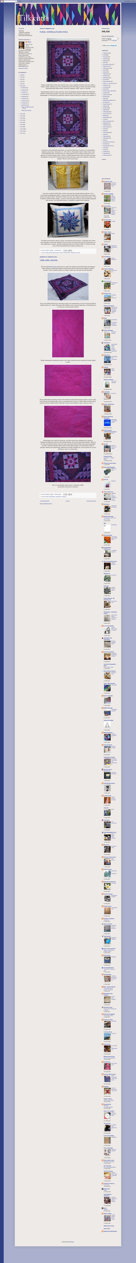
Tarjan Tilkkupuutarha (109, 683)
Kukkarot (105, 106)
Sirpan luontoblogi (108, 194)
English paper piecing (108, 91)
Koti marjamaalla (108, 1148)
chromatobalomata (109, 967)
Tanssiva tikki (107, 219)
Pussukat (61, 252)
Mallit (104, 130)
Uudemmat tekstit (44, 501)
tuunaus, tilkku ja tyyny (110, 1074)
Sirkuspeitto (114, 684)
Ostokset (105, 60)
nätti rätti (106, 808)
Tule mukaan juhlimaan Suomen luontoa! (113, 198)
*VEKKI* (106, 244)
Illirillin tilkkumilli (108, 708)
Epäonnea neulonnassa (109, 1161)
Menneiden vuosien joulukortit (113, 927)
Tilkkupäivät (106, 138)
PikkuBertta (107, 573)
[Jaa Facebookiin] (69, 250)
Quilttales (106, 1086)
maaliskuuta (24, 100)
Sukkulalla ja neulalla (109, 757)
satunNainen (107, 256)
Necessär (113, 393)
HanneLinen (107, 342)
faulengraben (107, 936)
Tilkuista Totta (107, 293)
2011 (21, 133)
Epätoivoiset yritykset (108, 100)
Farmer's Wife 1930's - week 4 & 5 (114, 1089)
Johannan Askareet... (109, 1183)
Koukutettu (107, 820)
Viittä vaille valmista (48, 260)
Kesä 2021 (113, 575)
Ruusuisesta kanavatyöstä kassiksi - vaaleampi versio (114, 310)
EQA (104, 140)
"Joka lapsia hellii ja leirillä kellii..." (114, 538)
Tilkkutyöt (64, 496)
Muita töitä (105, 108)
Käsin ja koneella (108, 695)
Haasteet (105, 92)
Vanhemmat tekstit (91, 501)
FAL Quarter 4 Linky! (108, 1015)
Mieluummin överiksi (109, 1056)
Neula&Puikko (107, 974)
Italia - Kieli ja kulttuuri (109, 987)
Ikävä (112, 433)
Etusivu (68, 501)
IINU (105, 523)
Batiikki (105, 115)
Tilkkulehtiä (106, 136)
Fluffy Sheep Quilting (109, 1014)
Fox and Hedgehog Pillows (110, 1167)
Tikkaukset (106, 74)
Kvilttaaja (106, 586)
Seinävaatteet (67, 252)
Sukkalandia (107, 1062)
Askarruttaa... (107, 1044)
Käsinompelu (106, 126)
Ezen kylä (113, 1033)
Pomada (106, 479)
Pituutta (113, 233)
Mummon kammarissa (110, 881)
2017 (21, 120)
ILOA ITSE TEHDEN (109, 1135)
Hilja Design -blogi (108, 516)
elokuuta (23, 92)
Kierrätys (105, 143)
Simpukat (113, 481)
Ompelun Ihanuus (108, 1171)
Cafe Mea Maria (108, 1032)
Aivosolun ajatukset (109, 652)
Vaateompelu (106, 155)
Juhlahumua (106, 920)
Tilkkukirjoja (106, 125)
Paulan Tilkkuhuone (109, 404)
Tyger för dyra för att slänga (113, 447)
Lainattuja (105, 87)
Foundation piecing (108, 142)
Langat (105, 147)
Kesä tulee (113, 883)
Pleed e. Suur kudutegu (113, 998)
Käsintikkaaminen (107, 145)
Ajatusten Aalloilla (108, 720)
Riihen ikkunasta (108, 732)
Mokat (104, 72)
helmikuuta (24, 103)
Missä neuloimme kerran (110, 561)
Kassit (104, 70)
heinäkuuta (24, 94)
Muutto (105, 1190)
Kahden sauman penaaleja (113, 798)
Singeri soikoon (108, 1099)
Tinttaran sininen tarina (110, 857)
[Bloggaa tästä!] (66, 250)
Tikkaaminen (73, 252)
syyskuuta (24, 90)
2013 (21, 129)
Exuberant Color (108, 181)
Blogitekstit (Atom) (47, 503)
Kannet (105, 89)
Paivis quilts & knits (109, 1160)
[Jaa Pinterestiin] (71, 250)
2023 (21, 81)
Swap (104, 134)
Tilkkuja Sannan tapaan (110, 463)
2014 (21, 126)
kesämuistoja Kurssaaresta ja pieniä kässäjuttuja (114, 322)
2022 (21, 83)
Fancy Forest (106, 113)
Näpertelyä (106, 123)
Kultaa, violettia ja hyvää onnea (54, 32)
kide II (112, 809)
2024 (21, 79)
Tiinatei (29, 42)
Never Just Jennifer (109, 1111)
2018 (21, 118)
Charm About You (108, 492)
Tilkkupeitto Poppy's (109, 306)
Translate (114, 40)
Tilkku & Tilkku (107, 1213)
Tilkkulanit (105, 153)
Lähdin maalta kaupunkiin (109, 1058)
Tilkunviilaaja (107, 206)
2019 (21, 116)
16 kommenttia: (57, 494)
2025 (21, 77)
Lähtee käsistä (107, 869)
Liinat (104, 119)
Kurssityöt (105, 102)
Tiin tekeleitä (107, 1123)
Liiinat (104, 128)
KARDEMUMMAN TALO (110, 832)
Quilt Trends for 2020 (108, 667)
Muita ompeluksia (107, 121)
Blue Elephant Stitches (110, 671)
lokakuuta (24, 87)
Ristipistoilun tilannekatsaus (114, 247)
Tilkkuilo (106, 367)
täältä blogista (53, 266)
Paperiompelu (55, 252)
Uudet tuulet (106, 1184)
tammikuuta (24, 105)
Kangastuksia (107, 1104)
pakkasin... (106, 1209)
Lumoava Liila (107, 795)
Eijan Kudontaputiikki (109, 467)
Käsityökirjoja (106, 117)
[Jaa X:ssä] (68, 250)
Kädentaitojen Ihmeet (109, 783)
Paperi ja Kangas (108, 894)
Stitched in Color (108, 1007)
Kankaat (105, 75)
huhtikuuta (24, 98)
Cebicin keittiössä (108, 269)
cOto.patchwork (108, 745)
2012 (21, 131)
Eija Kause (106, 844)
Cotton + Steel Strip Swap (113, 1114)
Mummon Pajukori (108, 379)
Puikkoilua (105, 66)
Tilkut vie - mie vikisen (108, 83)
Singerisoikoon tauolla (108, 1100)
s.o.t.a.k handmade (109, 626)
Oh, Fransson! (107, 1165)
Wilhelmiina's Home (109, 1226)
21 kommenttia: (57, 250)
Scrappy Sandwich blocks (113, 642)
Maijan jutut (107, 1189)
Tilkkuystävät (106, 111)
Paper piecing (49, 252)
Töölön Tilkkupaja (108, 330)
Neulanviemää (107, 906)
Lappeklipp (106, 392)
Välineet (105, 58)
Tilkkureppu (107, 355)
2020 (21, 113)
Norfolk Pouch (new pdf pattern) (114, 629)
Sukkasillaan (107, 955)
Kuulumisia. (113, 1021)
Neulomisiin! (114, 524)
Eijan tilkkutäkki (108, 535)
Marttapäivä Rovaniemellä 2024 (114, 421)
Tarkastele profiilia (23, 68)
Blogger (72, 1242)
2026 (21, 75)
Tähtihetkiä (113, 1137)
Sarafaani (105, 151)
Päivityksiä (107, 504)
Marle (105, 318)
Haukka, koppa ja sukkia (113, 589)
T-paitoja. (113, 221)
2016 (21, 122)
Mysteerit (105, 96)
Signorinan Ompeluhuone (110, 1231)
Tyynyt (78, 252)
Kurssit (105, 79)
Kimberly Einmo (108, 456)
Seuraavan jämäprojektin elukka (114, 655)
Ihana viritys (107, 1228)
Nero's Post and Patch (109, 948)
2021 (21, 86)
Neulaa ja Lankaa (108, 1019)
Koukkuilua (106, 77)
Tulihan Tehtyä (107, 232)
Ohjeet (104, 149)
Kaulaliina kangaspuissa (114, 735)
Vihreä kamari (107, 281)
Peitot (47, 496)
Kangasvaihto (106, 94)
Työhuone (105, 85)
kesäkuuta (24, 96)
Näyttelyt (105, 109)
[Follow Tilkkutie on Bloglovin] (110, 46)
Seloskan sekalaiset (109, 918)
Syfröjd (106, 444)
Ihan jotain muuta (107, 64)
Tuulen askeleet (108, 924)
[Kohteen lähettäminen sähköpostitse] (64, 250)
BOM (104, 62)
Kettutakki (113, 956)
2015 (21, 124)
